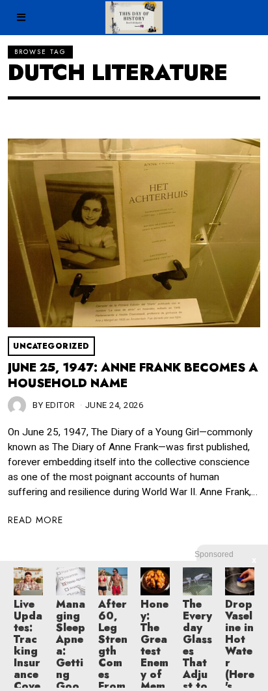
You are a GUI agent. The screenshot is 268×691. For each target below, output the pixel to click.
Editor (60, 405)
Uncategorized (51, 346)
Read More (35, 519)
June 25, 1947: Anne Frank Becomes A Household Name (133, 375)
